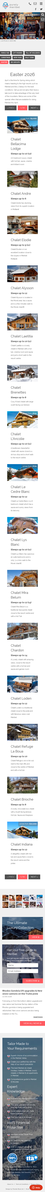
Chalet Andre (21, 194)
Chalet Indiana (22, 844)
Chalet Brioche (22, 799)
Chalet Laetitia (22, 336)
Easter (4, 62)
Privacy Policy (35, 1184)
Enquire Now (28, 118)
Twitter (41, 9)
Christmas (5, 57)
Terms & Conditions (22, 1184)
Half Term (29, 57)
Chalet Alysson (22, 288)
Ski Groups (15, 62)
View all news (32, 1023)
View (35, 937)
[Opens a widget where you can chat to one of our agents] (36, 1188)
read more (38, 1017)
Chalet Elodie (21, 240)
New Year (18, 57)
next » (34, 108)
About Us (10, 1184)
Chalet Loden (21, 698)
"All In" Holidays (33, 53)
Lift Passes (17, 53)
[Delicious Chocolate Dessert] (26, 905)
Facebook (36, 9)
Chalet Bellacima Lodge (18, 144)
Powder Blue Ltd (18, 1189)
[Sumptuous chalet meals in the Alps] (5, 898)
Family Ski (5, 53)
